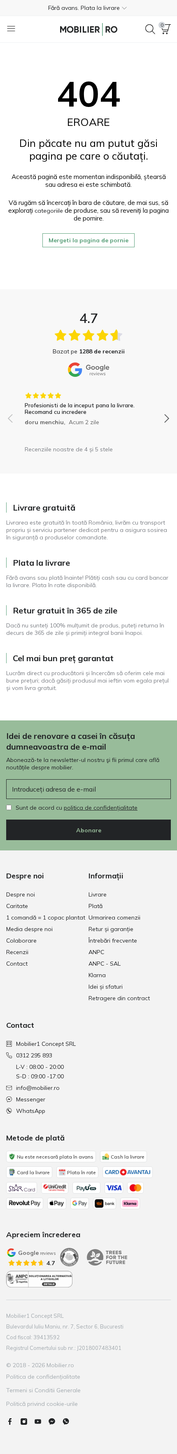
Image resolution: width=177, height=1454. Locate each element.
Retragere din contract (119, 998)
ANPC (96, 952)
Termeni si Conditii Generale (43, 1390)
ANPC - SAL (104, 963)
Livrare (97, 894)
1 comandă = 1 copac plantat (45, 917)
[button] (88, 8)
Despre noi (20, 894)
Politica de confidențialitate (43, 1376)
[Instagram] (27, 1421)
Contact (17, 963)
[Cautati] (150, 29)
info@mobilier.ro (38, 1088)
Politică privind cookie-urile (42, 1404)
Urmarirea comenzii (114, 917)
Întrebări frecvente (112, 940)
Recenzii (17, 952)
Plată (95, 906)
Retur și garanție (110, 929)
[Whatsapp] (69, 1421)
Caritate (17, 906)
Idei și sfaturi (105, 986)
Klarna (97, 975)
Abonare (88, 830)
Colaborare (21, 940)
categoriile (49, 210)
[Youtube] (41, 1421)
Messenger (30, 1099)
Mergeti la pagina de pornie (88, 240)
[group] (88, 406)
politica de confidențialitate (100, 807)
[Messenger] (55, 1421)
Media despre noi (29, 929)
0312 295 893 (34, 1055)
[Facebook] (13, 1421)
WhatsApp (30, 1111)
